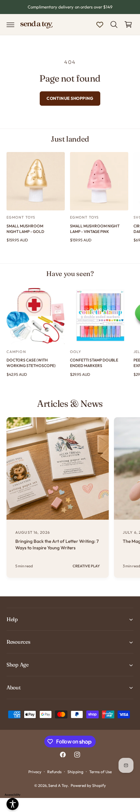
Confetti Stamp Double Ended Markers (94, 363)
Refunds (54, 771)
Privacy (34, 771)
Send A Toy (58, 785)
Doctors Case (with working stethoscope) (31, 363)
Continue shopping (70, 98)
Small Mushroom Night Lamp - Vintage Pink (94, 228)
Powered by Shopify (88, 785)
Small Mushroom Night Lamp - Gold (25, 228)
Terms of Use (100, 771)
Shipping (75, 771)
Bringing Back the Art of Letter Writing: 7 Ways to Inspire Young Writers (57, 544)
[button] (10, 24)
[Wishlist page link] (99, 24)
